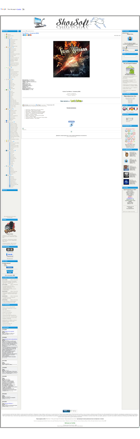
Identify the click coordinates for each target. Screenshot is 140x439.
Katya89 (7, 370)
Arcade (11, 93)
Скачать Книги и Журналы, (64, 420)
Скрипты (12, 148)
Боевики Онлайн (13, 129)
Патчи (11, 108)
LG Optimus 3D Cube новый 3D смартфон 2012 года (8, 298)
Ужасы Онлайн (13, 123)
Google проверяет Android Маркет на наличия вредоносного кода (9, 302)
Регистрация (70, 136)
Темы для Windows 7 (6, 310)
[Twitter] (25, 35)
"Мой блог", (48, 418)
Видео (11, 87)
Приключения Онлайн (14, 136)
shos (6, 404)
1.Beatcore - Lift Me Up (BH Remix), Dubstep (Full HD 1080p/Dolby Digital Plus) (9, 236)
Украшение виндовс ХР (7, 323)
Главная (9, 34)
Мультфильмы (13, 179)
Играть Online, (88, 420)
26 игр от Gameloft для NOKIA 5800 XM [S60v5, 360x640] (9, 318)
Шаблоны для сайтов (14, 142)
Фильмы (12, 176)
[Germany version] (132, 110)
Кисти (11, 153)
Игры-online (9, 109)
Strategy (12, 98)
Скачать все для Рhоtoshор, (53, 420)
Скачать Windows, (74, 420)
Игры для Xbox (13, 101)
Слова (11, 114)
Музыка (9, 67)
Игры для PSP (13, 100)
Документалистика (14, 184)
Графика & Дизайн (14, 59)
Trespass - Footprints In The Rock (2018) (34, 113)
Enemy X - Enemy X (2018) (31, 114)
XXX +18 (12, 137)
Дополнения (12, 157)
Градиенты (12, 161)
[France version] (136, 110)
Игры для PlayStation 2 (15, 104)
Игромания (12, 40)
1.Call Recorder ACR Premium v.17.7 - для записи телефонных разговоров (130, 77)
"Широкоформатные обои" (70, 418)
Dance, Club (12, 76)
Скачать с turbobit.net (71, 93)
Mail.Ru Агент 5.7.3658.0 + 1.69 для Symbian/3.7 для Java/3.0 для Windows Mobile (9, 321)
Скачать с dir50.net (71, 95)
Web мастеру (10, 141)
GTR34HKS (8, 396)
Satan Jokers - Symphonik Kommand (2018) (35, 112)
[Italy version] (128, 110)
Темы (11, 80)
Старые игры (13, 106)
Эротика (12, 170)
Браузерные (12, 118)
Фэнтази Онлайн (13, 126)
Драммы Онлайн (13, 124)
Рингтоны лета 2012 (6, 324)
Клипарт (12, 163)
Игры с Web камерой (6, 313)
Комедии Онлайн (13, 132)
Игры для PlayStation (14, 102)
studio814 (7, 363)
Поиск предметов (14, 115)
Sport (11, 97)
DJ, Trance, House (14, 75)
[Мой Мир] (29, 35)
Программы (12, 43)
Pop (11, 78)
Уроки (11, 164)
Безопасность (13, 48)
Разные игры (13, 105)
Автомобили (12, 172)
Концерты (12, 185)
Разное (12, 44)
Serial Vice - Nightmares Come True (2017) (35, 109)
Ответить (11, 334)
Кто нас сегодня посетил (129, 211)
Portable (12, 56)
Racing (11, 95)
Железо (12, 168)
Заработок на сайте (14, 145)
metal (42, 105)
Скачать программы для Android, (40, 420)
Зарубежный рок (13, 73)
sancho (7, 340)
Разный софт (13, 55)
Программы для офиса (15, 53)
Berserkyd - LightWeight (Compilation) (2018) (35, 111)
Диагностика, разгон (14, 64)
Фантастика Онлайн (14, 135)
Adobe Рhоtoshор (11, 150)
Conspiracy (33, 105)
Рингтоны (12, 83)
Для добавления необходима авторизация (10, 217)
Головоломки (13, 113)
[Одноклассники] (27, 35)
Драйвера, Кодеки (14, 60)
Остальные (10, 258)
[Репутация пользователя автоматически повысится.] (71, 121)
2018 (40, 105)
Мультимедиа (13, 50)
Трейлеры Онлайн (14, 127)
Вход (74, 136)
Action (11, 91)
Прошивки (12, 88)
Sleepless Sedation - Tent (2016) (32, 118)
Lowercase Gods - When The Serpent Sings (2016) (36, 117)
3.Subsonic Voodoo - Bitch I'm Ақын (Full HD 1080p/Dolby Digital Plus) (9, 244)
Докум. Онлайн (13, 131)
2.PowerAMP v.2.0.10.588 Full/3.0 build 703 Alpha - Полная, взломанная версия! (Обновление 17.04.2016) (130, 81)
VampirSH (7, 379)
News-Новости (14, 279)
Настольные (12, 111)
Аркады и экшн (13, 110)
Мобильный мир (13, 46)
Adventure (12, 92)
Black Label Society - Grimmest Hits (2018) (35, 115)
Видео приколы (13, 183)
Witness (29, 105)
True (37, 105)
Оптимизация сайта (14, 146)
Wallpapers (9, 140)
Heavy (45, 105)
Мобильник (9, 79)
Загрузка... (24, 129)
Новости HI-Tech (14, 39)
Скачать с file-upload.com (71, 94)
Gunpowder (43, 104)
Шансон (12, 70)
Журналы (9, 166)
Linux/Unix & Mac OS (14, 57)
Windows (12, 52)
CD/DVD (12, 61)
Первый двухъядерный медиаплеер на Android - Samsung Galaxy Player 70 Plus (9, 293)
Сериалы (12, 177)
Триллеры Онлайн (14, 133)
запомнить (126, 50)
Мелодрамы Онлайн (14, 139)
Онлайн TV (9, 120)
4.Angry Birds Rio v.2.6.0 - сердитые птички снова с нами (130, 88)
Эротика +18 (12, 180)
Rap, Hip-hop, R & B (14, 74)
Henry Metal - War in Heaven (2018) (33, 110)
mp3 (26, 105)
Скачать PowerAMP (102, 420)
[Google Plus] (30, 35)
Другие (11, 119)
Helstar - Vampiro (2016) (31, 116)
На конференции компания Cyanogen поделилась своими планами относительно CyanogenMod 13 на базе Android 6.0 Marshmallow (9, 287)
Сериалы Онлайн (14, 128)
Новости (9, 38)
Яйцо (5, 264)
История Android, (94, 420)
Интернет (12, 42)
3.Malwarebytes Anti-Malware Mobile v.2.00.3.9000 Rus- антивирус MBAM (130, 85)
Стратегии (12, 117)
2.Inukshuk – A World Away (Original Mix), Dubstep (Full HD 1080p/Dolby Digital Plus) (9, 240)
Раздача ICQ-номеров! (7, 312)
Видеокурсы (12, 181)
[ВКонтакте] (23, 35)
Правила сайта (10, 35)
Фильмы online (10, 122)
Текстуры (12, 154)
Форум (8, 37)
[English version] (124, 110)
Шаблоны (12, 159)
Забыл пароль (127, 51)
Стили (11, 162)
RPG (11, 96)
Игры (11, 82)
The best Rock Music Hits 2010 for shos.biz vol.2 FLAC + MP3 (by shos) (9, 316)
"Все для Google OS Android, (57, 418)
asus (6, 332)
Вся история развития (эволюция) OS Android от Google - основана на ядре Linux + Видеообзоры (9, 282)
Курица (5, 265)
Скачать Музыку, (81, 420)
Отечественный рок (14, 71)
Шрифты (12, 155)
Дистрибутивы (13, 158)
